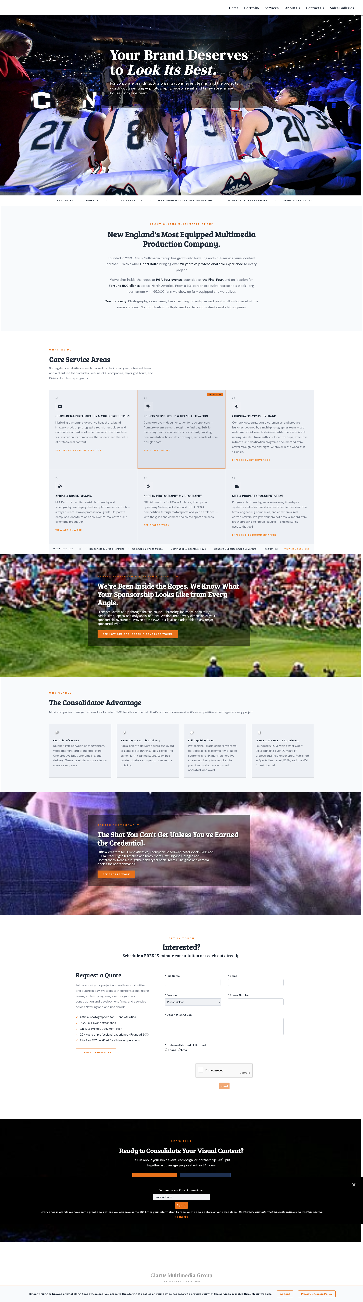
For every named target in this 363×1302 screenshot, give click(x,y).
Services (272, 7)
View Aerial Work (68, 530)
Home (234, 7)
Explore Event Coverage (251, 460)
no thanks (181, 1217)
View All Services (297, 549)
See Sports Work (157, 525)
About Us (292, 7)
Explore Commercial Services (78, 450)
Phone (172, 1050)
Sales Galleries (342, 7)
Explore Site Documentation (254, 534)
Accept (285, 1294)
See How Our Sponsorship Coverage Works (138, 634)
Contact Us (315, 7)
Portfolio (251, 7)
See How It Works (157, 450)
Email (184, 1050)
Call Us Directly (98, 1052)
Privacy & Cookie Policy (316, 1294)
